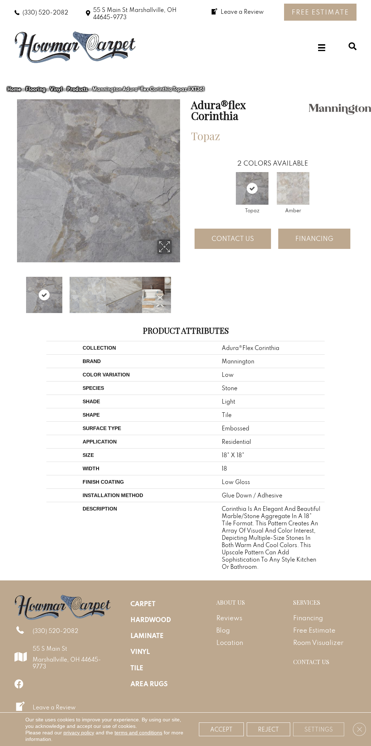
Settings (318, 729)
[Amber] (293, 188)
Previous (20, 291)
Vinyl (56, 89)
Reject (268, 729)
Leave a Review (54, 707)
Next (176, 291)
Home (14, 89)
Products (77, 89)
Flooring (36, 89)
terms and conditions (138, 732)
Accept (221, 729)
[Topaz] (252, 188)
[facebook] (19, 684)
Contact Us (233, 238)
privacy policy (78, 732)
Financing (314, 238)
